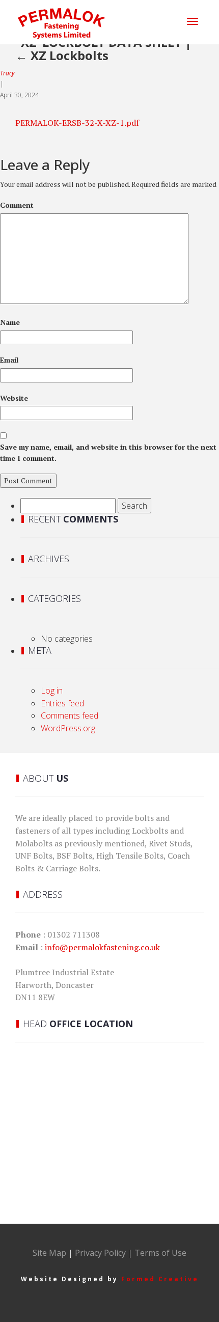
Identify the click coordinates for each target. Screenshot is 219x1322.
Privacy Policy (100, 1252)
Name (10, 322)
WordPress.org (68, 728)
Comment (17, 205)
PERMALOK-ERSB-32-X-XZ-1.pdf (77, 122)
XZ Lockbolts (61, 55)
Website (14, 398)
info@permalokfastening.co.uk (102, 947)
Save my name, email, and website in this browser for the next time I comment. (108, 452)
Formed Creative (160, 1279)
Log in (52, 690)
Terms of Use (160, 1252)
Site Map (49, 1252)
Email (9, 360)
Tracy (7, 73)
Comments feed (69, 715)
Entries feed (62, 703)
